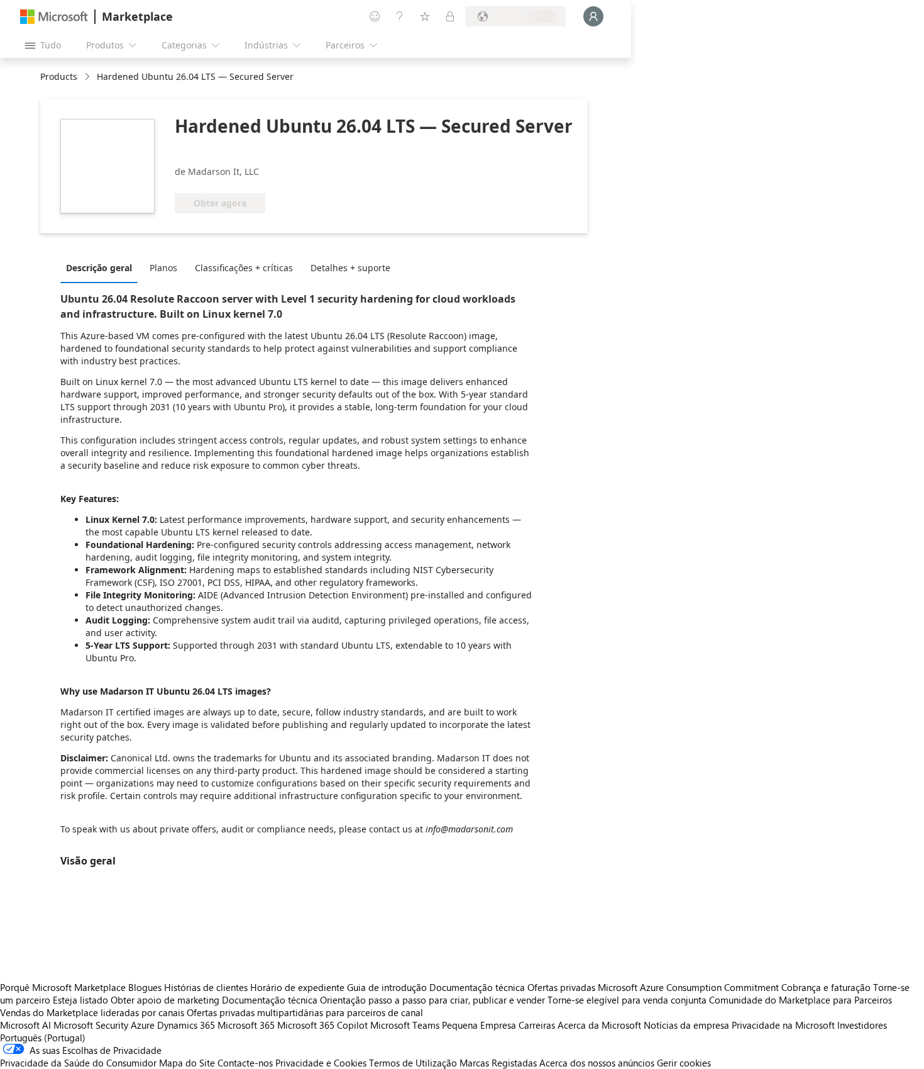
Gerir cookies (684, 1062)
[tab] (102, 267)
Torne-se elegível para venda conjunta (627, 999)
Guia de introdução (387, 987)
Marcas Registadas (498, 1062)
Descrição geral (99, 268)
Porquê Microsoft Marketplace (63, 987)
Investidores (862, 1025)
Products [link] (58, 76)
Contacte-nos (245, 1062)
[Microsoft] (54, 16)
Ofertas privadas (561, 987)
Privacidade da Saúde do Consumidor (78, 1062)
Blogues (145, 987)
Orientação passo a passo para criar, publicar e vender (432, 999)
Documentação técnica (477, 987)
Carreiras (537, 1025)
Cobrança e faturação (826, 987)
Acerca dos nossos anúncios (596, 1062)
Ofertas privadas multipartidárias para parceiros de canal (305, 1012)
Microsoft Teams (404, 1025)
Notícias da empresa (686, 1025)
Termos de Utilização (413, 1062)
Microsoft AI (25, 1025)
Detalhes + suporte (350, 268)
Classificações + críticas (244, 268)
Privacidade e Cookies (320, 1062)
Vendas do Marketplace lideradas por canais (92, 1012)
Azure (143, 1025)
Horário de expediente (297, 987)
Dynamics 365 (186, 1025)
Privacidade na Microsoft (783, 1025)
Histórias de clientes (206, 987)
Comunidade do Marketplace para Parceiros (800, 999)
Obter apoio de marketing (165, 999)
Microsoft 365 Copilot (322, 1025)
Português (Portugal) (42, 1037)
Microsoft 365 (246, 1025)
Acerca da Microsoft (599, 1025)
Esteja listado (80, 999)
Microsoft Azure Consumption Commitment (689, 987)
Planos (163, 268)
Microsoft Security (90, 1025)
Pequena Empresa (479, 1025)
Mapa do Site (187, 1062)
